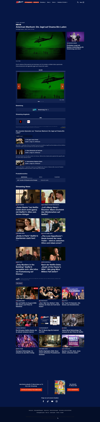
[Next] (62, 86)
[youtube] (52, 401)
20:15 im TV (36, 2)
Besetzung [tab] (24, 177)
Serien (53, 2)
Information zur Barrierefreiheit (65, 410)
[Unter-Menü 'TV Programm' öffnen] (31, 2)
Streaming (42, 2)
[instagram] (56, 401)
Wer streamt (22, 22)
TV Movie (17, 22)
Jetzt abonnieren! (73, 389)
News (48, 2)
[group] (40, 87)
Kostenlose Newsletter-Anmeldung (31, 389)
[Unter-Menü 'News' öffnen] (50, 2)
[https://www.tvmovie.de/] (20, 2)
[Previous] (19, 86)
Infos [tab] (40, 177)
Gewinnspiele (52, 412)
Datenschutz (46, 410)
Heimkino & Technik (62, 2)
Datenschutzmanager (54, 410)
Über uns (47, 412)
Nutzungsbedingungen (38, 410)
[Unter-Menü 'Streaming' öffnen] (45, 2)
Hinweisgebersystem (41, 412)
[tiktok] (48, 401)
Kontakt (61, 412)
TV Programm (28, 2)
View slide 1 (39, 101)
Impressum (31, 410)
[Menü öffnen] (83, 2)
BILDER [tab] (40, 70)
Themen (57, 412)
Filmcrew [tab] (57, 177)
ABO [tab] (41, 117)
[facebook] (43, 401)
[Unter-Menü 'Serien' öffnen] (55, 2)
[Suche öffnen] (77, 2)
